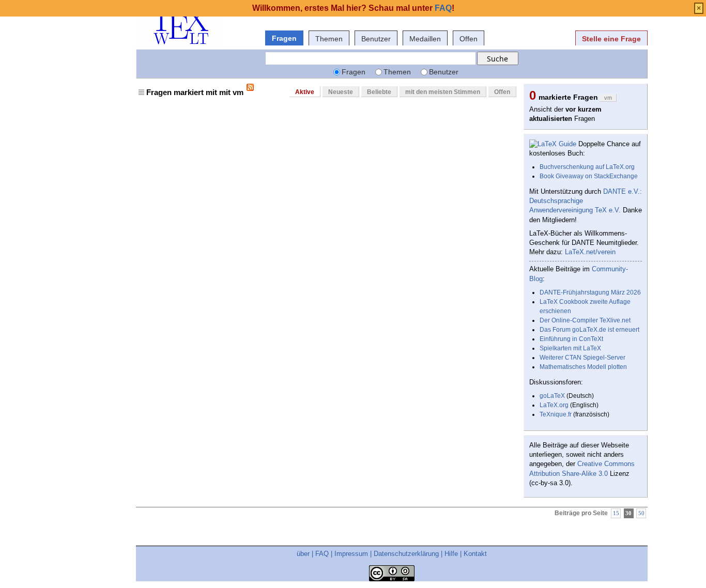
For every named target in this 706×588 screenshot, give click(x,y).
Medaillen (425, 39)
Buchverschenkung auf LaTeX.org (587, 167)
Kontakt (475, 554)
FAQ (322, 554)
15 (616, 513)
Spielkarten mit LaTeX (570, 348)
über (303, 554)
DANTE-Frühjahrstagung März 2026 (590, 292)
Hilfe (451, 554)
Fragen (284, 38)
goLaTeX (552, 395)
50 (641, 513)
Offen (468, 39)
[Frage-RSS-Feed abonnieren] (250, 87)
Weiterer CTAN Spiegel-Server (582, 357)
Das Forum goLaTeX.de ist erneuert (589, 329)
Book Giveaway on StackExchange (589, 176)
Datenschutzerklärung (406, 554)
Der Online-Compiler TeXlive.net (585, 320)
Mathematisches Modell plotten (583, 366)
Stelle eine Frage (611, 39)
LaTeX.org (554, 405)
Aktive (304, 92)
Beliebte (379, 92)
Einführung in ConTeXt (571, 339)
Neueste (340, 92)
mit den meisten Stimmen (442, 92)
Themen (329, 39)
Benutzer (376, 39)
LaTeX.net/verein (590, 252)
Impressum (351, 554)
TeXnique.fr (556, 414)
